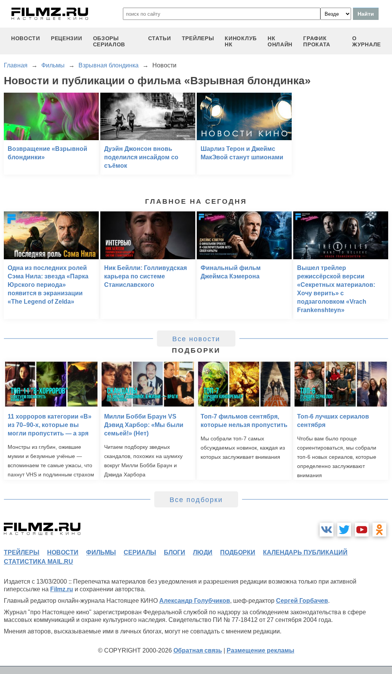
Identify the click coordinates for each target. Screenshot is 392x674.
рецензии (66, 38)
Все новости (196, 339)
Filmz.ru (61, 589)
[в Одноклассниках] (379, 530)
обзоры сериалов (109, 41)
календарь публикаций (305, 552)
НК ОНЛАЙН (280, 41)
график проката (316, 41)
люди (202, 552)
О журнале (366, 41)
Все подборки (196, 500)
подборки (237, 552)
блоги (174, 552)
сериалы (140, 552)
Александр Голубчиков (194, 600)
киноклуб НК (241, 41)
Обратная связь (197, 650)
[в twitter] (344, 530)
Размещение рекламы (260, 650)
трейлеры (198, 38)
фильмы (101, 552)
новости (25, 38)
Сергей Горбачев (302, 600)
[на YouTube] (362, 530)
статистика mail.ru (38, 561)
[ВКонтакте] (326, 530)
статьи (159, 38)
